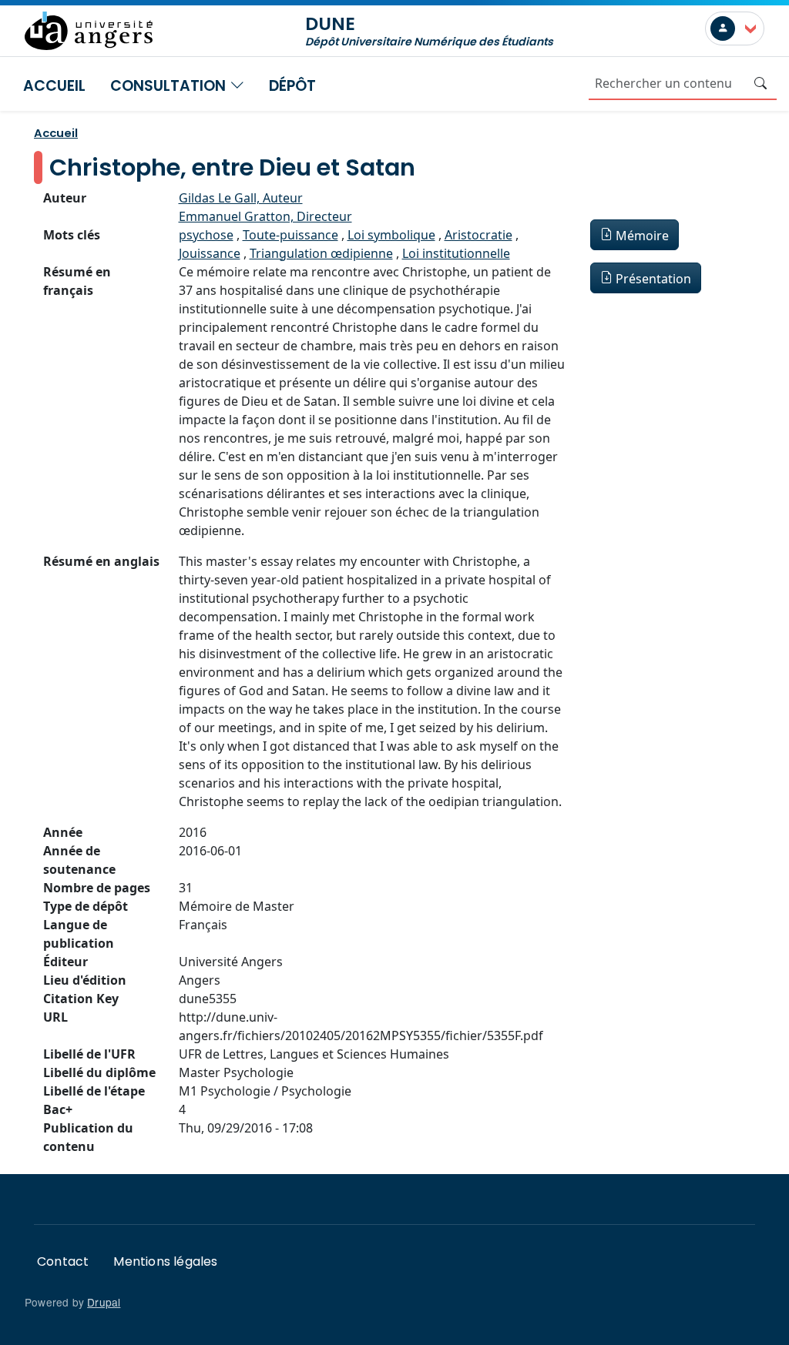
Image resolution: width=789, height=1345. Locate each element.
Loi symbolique (391, 234)
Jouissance (209, 253)
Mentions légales (165, 1261)
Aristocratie (478, 234)
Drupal (103, 1302)
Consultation (170, 85)
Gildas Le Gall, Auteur (241, 197)
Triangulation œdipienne (321, 253)
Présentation (653, 278)
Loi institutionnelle (456, 253)
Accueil (54, 85)
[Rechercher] (760, 83)
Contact (63, 1261)
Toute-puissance (290, 234)
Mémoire (642, 235)
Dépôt (292, 85)
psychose (206, 234)
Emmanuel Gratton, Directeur (265, 216)
